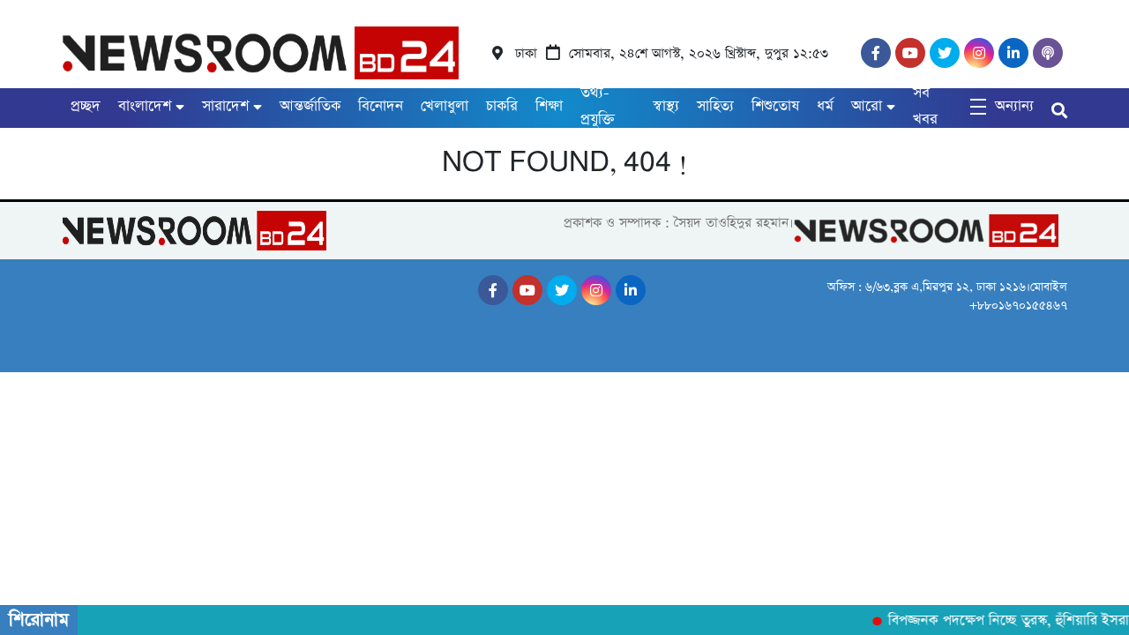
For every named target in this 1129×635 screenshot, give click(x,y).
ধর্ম (825, 106)
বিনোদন (380, 106)
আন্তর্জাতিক (310, 106)
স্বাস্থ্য (666, 106)
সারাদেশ (225, 106)
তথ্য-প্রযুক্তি (597, 106)
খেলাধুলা (444, 106)
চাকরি (502, 106)
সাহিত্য (715, 106)
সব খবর (925, 106)
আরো (866, 106)
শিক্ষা (549, 106)
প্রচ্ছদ (86, 106)
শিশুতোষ (775, 106)
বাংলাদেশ (144, 106)
